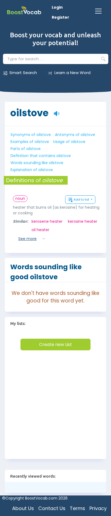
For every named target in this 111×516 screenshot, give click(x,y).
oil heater (40, 229)
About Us (23, 508)
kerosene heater (47, 221)
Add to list (82, 199)
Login (57, 7)
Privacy (98, 508)
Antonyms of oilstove (75, 134)
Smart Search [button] (23, 72)
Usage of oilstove (69, 141)
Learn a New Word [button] (72, 72)
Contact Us (51, 508)
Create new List (55, 344)
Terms (77, 508)
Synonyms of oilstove (31, 134)
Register (60, 17)
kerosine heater (82, 221)
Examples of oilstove (30, 141)
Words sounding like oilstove (37, 162)
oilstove (29, 110)
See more (27, 238)
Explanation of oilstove (32, 169)
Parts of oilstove (26, 148)
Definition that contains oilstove (41, 155)
